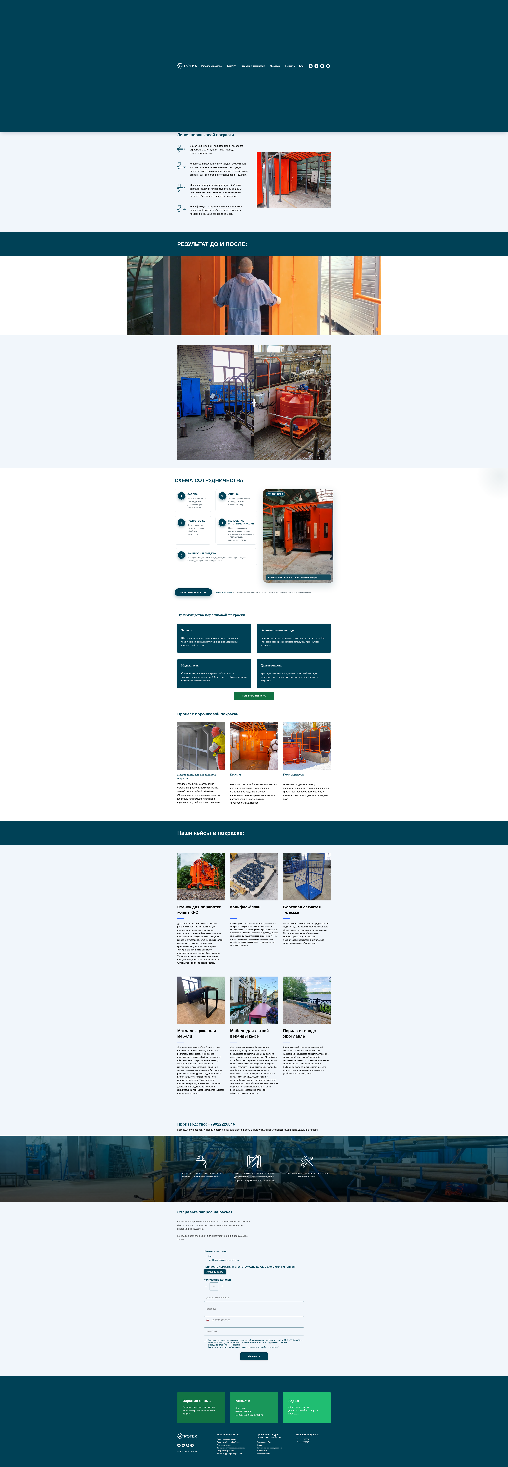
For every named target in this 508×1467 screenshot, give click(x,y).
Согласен (212, 1340)
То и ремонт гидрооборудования (231, 1448)
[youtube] (183, 1445)
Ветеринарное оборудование (269, 1448)
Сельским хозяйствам (253, 66)
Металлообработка (211, 66)
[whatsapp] (187, 1445)
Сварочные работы (225, 1451)
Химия (259, 1445)
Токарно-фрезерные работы (229, 1454)
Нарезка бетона (263, 1454)
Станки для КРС (264, 1442)
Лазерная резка (224, 1445)
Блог (301, 66)
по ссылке (235, 1345)
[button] (193, 592)
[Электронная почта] (311, 66)
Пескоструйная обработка (228, 1442)
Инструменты (262, 1451)
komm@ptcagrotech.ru (268, 1347)
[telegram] (316, 66)
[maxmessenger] (328, 66)
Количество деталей (217, 1279)
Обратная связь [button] (196, 1401)
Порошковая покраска (226, 1439)
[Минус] (206, 1286)
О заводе (275, 66)
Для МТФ (232, 66)
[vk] (179, 1445)
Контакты (290, 66)
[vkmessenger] (322, 66)
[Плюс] (222, 1286)
